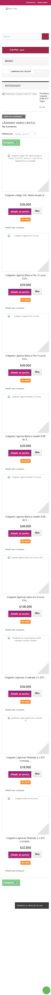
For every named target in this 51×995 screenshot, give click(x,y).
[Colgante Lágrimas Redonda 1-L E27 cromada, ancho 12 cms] (25, 735)
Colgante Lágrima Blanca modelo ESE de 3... (25, 438)
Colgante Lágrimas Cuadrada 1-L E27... (25, 677)
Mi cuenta (8, 941)
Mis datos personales (11, 957)
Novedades (13, 85)
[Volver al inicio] (5, 71)
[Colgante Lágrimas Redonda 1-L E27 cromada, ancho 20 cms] (25, 815)
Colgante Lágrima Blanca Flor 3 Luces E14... (25, 277)
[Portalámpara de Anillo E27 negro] (19, 93)
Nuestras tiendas (9, 930)
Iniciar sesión (42, 2)
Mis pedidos (7, 946)
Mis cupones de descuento (14, 961)
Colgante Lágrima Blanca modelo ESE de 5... (25, 518)
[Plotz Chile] (25, 16)
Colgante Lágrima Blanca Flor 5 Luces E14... (25, 357)
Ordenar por (7, 134)
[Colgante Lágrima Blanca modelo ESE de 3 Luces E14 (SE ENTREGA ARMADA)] (25, 413)
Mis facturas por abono (12, 950)
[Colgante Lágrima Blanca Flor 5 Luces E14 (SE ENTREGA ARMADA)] (25, 333)
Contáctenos (31, 2)
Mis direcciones (9, 953)
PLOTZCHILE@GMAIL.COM (25, 984)
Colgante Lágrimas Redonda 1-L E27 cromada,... (25, 759)
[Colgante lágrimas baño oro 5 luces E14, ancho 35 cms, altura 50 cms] (25, 574)
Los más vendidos (10, 927)
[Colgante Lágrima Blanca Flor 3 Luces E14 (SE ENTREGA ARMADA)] (25, 252)
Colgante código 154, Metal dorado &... (25, 195)
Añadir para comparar (14, 227)
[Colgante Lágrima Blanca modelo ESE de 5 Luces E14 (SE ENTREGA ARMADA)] (25, 494)
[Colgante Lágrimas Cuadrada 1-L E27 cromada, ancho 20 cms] (25, 655)
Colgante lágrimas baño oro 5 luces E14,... (25, 599)
